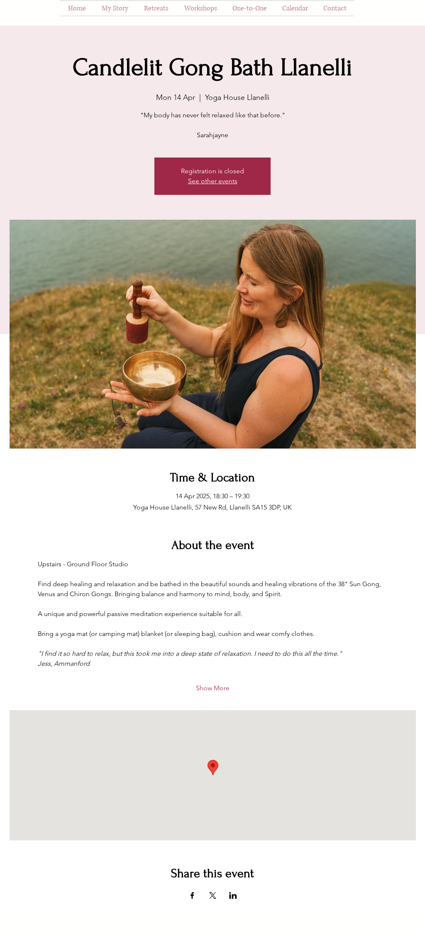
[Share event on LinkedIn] (233, 895)
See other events (212, 181)
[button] (156, 8)
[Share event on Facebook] (192, 895)
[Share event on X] (213, 895)
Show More (213, 688)
